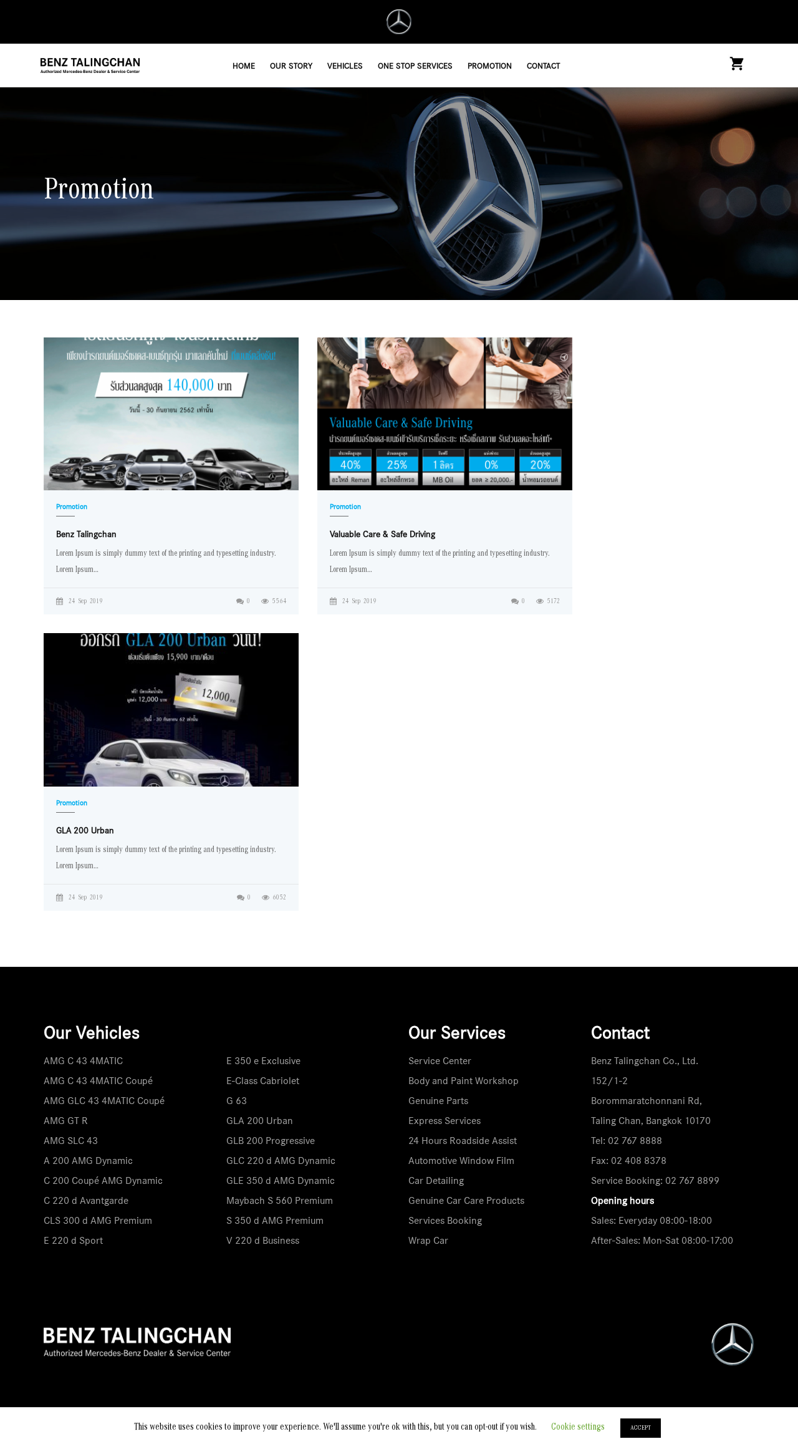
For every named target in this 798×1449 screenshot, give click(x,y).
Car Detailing (436, 1180)
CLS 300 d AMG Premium (98, 1220)
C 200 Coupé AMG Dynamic (103, 1180)
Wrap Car (428, 1240)
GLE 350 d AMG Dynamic (280, 1180)
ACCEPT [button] (640, 1428)
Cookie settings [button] (578, 1427)
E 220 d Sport (73, 1240)
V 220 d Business (262, 1240)
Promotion (71, 506)
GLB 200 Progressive (270, 1140)
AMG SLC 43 (71, 1140)
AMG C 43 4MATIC (83, 1061)
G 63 (236, 1101)
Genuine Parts (438, 1101)
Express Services (444, 1121)
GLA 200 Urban (259, 1121)
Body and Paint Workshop (463, 1081)
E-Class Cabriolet (262, 1081)
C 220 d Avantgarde (86, 1200)
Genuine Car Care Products (466, 1200)
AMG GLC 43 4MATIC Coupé (104, 1101)
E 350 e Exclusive (263, 1061)
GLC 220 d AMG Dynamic (280, 1160)
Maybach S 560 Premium (279, 1200)
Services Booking (445, 1220)
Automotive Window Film (461, 1160)
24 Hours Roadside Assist (462, 1140)
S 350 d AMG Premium (275, 1220)
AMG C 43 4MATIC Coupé (98, 1081)
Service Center (439, 1061)
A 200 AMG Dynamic (88, 1160)
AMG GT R (66, 1121)
